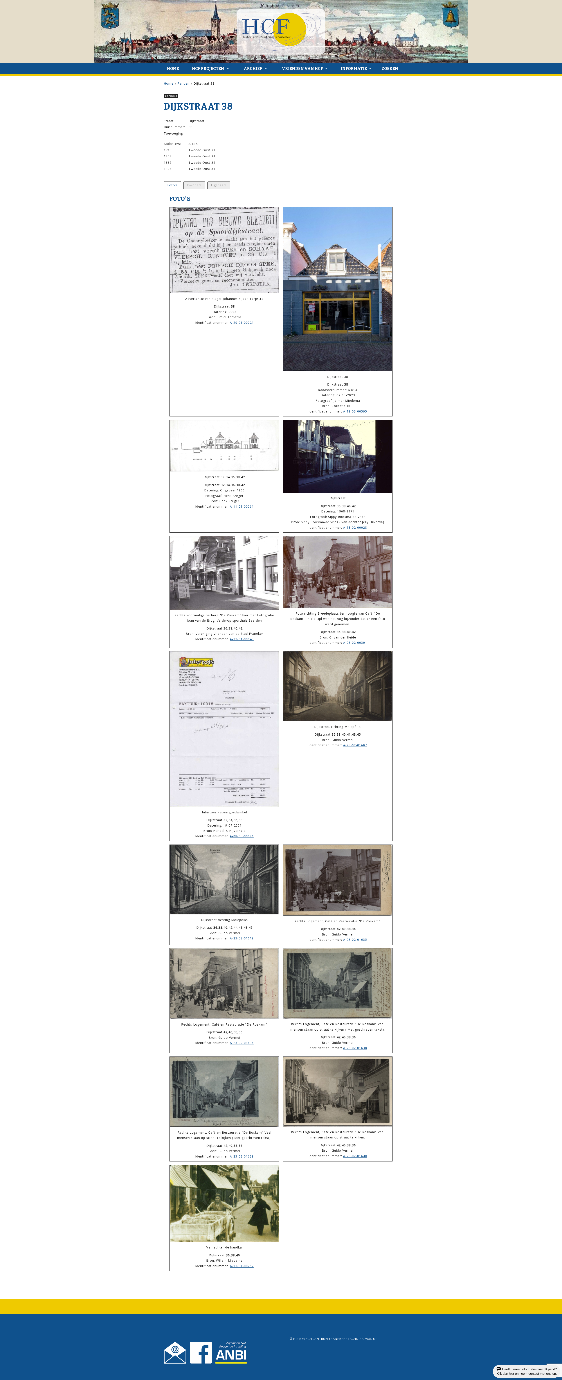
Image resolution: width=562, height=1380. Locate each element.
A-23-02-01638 (355, 1048)
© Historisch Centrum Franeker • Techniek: (327, 1339)
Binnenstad (171, 95)
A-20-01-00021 (242, 322)
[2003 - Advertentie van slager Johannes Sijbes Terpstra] (224, 250)
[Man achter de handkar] (224, 1203)
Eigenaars (219, 185)
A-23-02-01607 (355, 745)
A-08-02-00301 (355, 642)
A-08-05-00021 (242, 836)
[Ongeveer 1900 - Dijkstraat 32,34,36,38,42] (224, 446)
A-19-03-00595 (355, 411)
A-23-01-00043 (242, 639)
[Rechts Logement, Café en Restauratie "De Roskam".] (337, 880)
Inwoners (194, 185)
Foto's (172, 185)
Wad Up (371, 1339)
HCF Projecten (208, 68)
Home (173, 68)
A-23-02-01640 (355, 1156)
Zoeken (390, 68)
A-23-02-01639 (242, 1156)
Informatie (354, 68)
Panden (183, 83)
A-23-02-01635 (355, 939)
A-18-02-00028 (355, 527)
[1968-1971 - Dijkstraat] (337, 456)
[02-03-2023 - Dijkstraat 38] (337, 289)
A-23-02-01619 (242, 938)
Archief (253, 68)
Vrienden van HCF (302, 68)
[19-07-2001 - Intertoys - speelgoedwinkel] (224, 729)
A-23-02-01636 (242, 1043)
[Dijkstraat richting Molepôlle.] (337, 686)
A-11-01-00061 (242, 506)
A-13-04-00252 (242, 1266)
